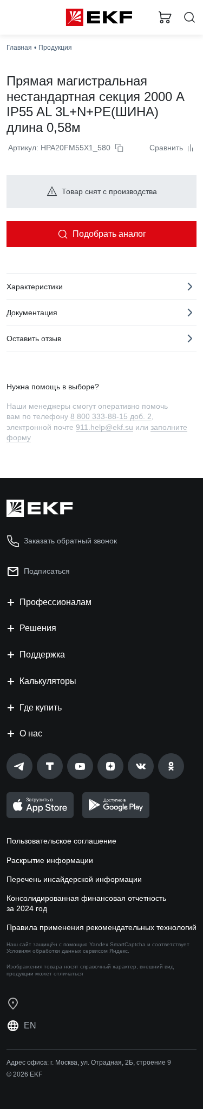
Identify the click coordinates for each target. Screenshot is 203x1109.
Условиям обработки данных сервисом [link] (57, 951)
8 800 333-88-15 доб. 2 (111, 416)
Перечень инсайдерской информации (74, 879)
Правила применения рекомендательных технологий (101, 927)
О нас (30, 733)
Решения (37, 628)
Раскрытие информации (49, 860)
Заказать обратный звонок (70, 540)
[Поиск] (189, 17)
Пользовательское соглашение (61, 840)
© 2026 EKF (24, 1074)
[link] (19, 766)
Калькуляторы (47, 681)
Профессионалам (55, 602)
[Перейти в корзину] (165, 17)
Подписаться (47, 571)
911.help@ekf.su (104, 427)
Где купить (40, 707)
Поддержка (42, 654)
